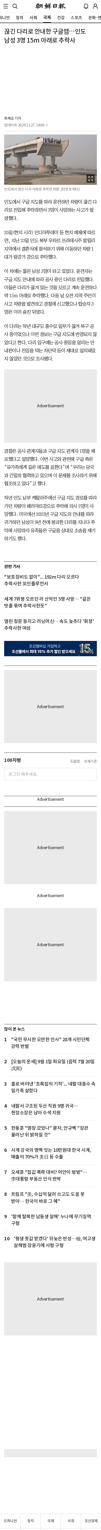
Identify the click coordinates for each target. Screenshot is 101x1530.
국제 (50, 1521)
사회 (71, 1521)
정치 (30, 1521)
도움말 (75, 761)
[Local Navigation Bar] (6, 6)
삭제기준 (90, 761)
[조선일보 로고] (50, 6)
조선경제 (91, 1521)
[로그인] (95, 6)
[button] (6, 6)
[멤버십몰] (50, 648)
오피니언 (10, 1521)
